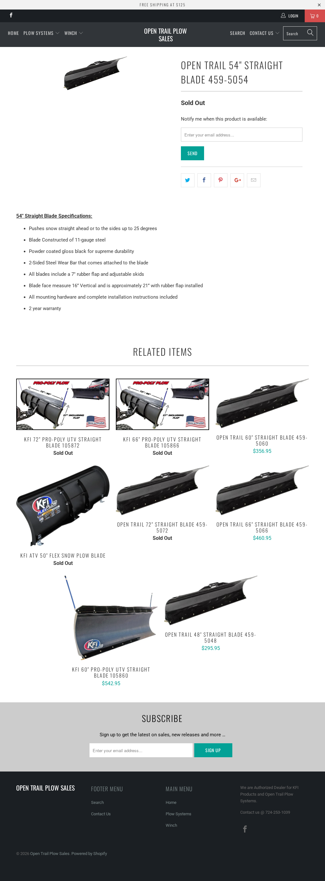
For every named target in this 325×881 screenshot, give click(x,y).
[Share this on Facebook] (204, 180)
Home (13, 33)
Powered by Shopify (89, 853)
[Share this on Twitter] (188, 180)
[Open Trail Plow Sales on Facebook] (10, 16)
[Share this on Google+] (237, 180)
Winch (71, 33)
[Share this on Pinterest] (221, 180)
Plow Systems (38, 33)
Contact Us (262, 33)
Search (237, 33)
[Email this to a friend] (254, 180)
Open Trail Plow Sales (165, 34)
